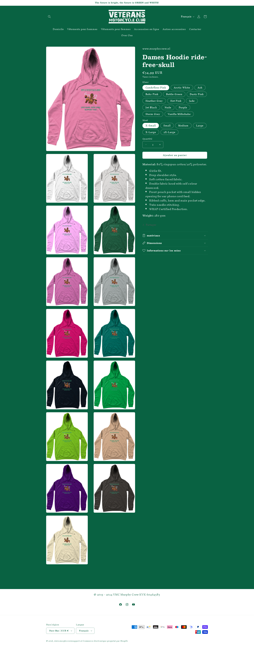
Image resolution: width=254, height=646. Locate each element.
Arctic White (182, 87)
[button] (49, 16)
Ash (200, 87)
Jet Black (151, 107)
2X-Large (169, 132)
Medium (183, 125)
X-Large (151, 132)
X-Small (151, 125)
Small (167, 125)
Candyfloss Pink (156, 87)
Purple (183, 107)
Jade (192, 100)
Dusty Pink (197, 94)
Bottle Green (174, 94)
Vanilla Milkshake (179, 114)
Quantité (147, 138)
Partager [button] (151, 224)
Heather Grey (154, 100)
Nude (168, 107)
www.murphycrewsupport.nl (68, 641)
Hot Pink (176, 100)
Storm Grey (153, 114)
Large (199, 125)
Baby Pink (152, 94)
